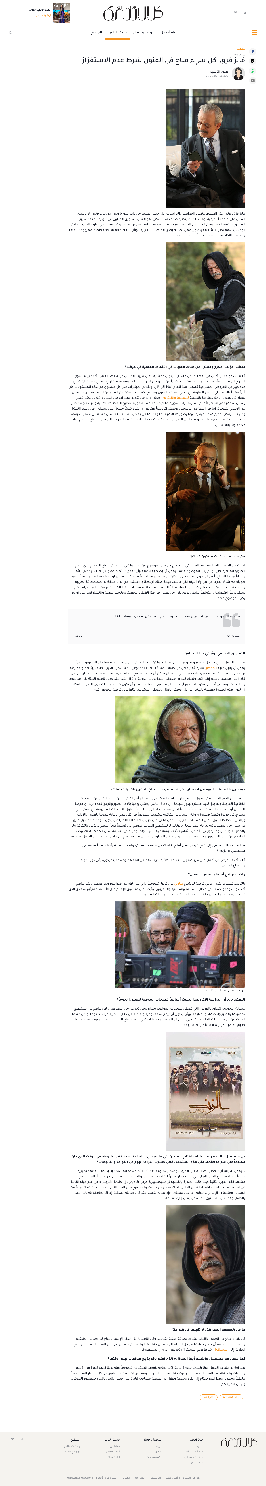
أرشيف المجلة (42, 15)
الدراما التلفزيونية (231, 1397)
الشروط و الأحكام (106, 1478)
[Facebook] (252, 51)
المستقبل (221, 1350)
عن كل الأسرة (191, 1478)
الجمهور (210, 668)
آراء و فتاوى (113, 1457)
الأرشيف (155, 1478)
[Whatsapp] (252, 71)
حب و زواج (197, 1463)
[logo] (133, 13)
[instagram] (245, 13)
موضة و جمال (143, 33)
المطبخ (96, 33)
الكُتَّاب (126, 1478)
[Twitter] (252, 61)
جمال (158, 1452)
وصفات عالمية (72, 1446)
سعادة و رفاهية (193, 1457)
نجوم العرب (208, 1397)
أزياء (158, 1446)
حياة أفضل (169, 33)
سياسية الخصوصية (79, 1478)
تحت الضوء (113, 1452)
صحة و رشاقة (194, 1452)
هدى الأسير (219, 72)
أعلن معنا (172, 1478)
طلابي (178, 884)
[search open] (12, 32)
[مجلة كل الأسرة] (238, 1442)
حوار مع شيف (72, 1452)
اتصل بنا (140, 1478)
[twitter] (235, 13)
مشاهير (115, 1446)
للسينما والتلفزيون (175, 398)
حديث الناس (117, 33)
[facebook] (254, 13)
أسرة (200, 1446)
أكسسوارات (153, 1457)
